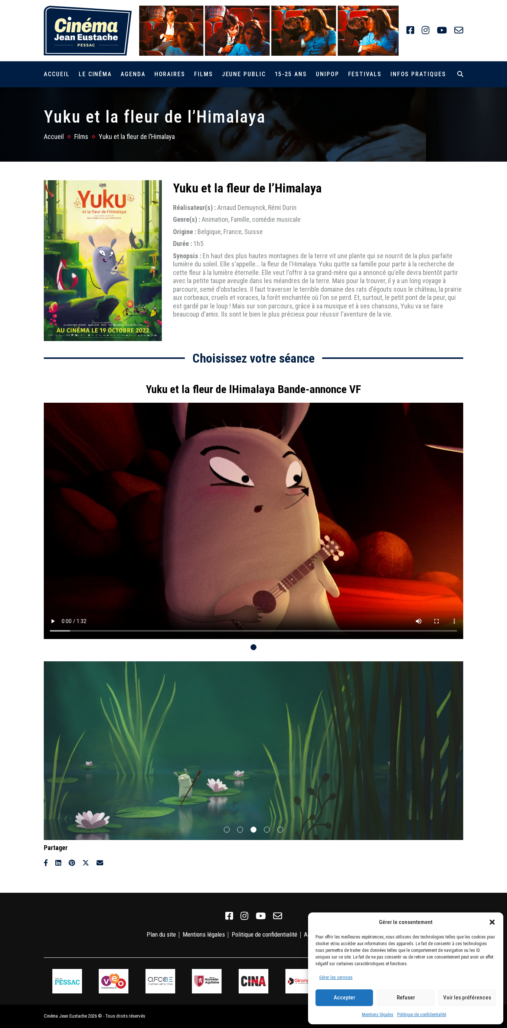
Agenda (133, 74)
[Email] (100, 863)
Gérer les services (336, 977)
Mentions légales (377, 1014)
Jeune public (244, 74)
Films (203, 74)
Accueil (56, 74)
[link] (410, 30)
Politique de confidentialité (421, 1014)
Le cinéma (95, 74)
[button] (492, 922)
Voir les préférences (467, 997)
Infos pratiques (418, 74)
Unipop (327, 74)
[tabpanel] (253, 507)
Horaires (169, 74)
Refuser (406, 997)
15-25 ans (291, 74)
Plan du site (161, 934)
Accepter (344, 997)
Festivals (365, 74)
